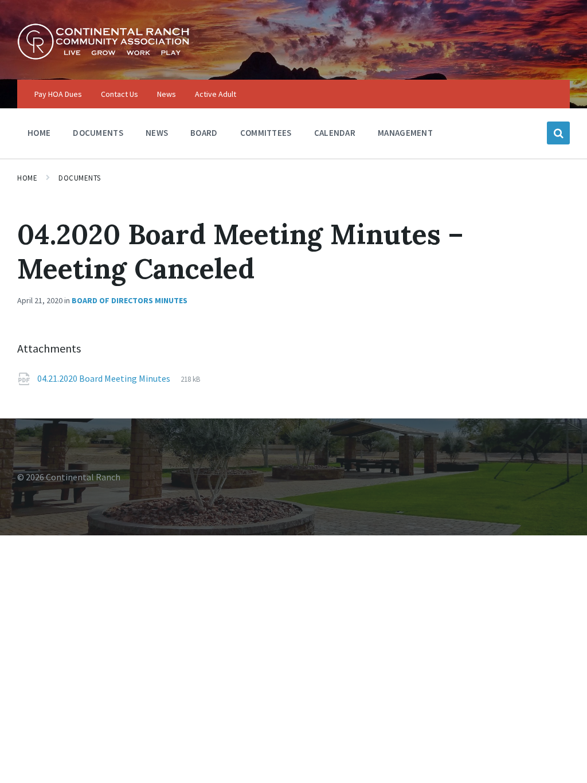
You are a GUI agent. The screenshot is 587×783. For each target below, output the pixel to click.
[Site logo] (103, 56)
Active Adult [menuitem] (215, 94)
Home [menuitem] (39, 132)
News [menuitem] (166, 94)
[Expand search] (558, 133)
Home (27, 178)
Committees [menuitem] (266, 132)
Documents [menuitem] (98, 132)
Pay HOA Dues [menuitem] (58, 94)
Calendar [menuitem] (334, 132)
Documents (79, 178)
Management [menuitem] (405, 132)
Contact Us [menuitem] (119, 94)
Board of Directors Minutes (129, 300)
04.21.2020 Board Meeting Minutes (104, 378)
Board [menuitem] (204, 132)
